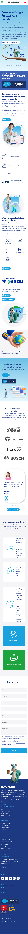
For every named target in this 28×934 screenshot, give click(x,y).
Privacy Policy (5, 921)
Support (3, 887)
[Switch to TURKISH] (25, 2)
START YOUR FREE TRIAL (12, 42)
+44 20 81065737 (5, 813)
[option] (14, 33)
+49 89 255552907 (5, 827)
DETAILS (7, 119)
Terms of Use (12, 921)
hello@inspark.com (5, 815)
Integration (3, 890)
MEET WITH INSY (9, 299)
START (6, 375)
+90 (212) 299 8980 (5, 865)
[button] (2, 486)
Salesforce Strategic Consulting (8, 884)
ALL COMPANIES (14, 509)
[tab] (7, 65)
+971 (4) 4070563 (5, 846)
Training (3, 892)
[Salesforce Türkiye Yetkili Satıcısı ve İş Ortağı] (14, 2)
